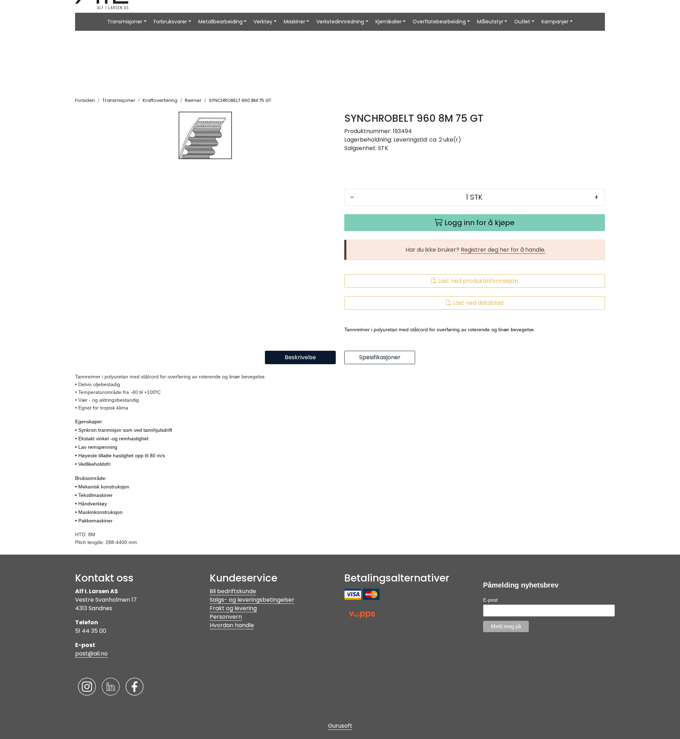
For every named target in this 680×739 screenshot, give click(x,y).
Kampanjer (555, 21)
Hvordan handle (232, 625)
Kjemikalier (388, 21)
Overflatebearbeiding (439, 21)
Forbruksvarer (170, 21)
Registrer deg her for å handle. (503, 250)
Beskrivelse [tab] (300, 357)
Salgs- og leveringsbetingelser (252, 600)
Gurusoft (340, 726)
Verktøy (263, 21)
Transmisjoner (124, 21)
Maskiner (294, 21)
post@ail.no (91, 653)
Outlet (522, 21)
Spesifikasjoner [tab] (380, 357)
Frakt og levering (233, 608)
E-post (490, 600)
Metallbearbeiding (220, 21)
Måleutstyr (490, 21)
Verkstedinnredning (340, 21)
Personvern (226, 617)
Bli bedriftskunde (233, 591)
